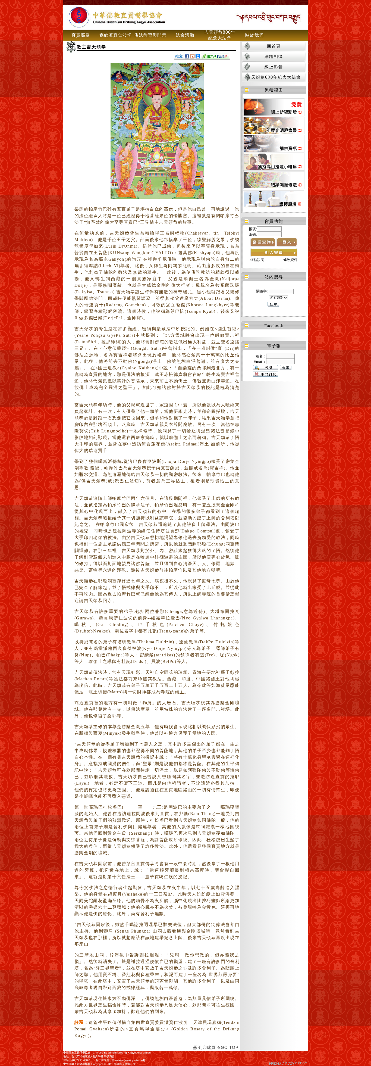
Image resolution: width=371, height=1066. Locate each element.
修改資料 (290, 260)
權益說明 (257, 260)
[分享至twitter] (198, 57)
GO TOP (229, 1047)
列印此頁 (207, 1047)
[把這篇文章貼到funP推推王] (215, 57)
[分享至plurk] (192, 57)
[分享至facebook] (187, 57)
